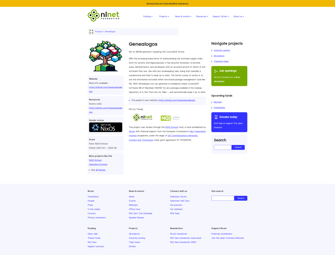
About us (237, 16)
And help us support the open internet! (228, 122)
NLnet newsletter (178, 233)
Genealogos (110, 31)
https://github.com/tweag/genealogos (176, 100)
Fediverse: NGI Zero (179, 200)
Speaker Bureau (136, 217)
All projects (219, 55)
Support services (96, 246)
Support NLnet (220, 16)
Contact (92, 213)
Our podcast (176, 205)
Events (132, 200)
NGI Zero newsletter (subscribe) (185, 238)
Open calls (93, 233)
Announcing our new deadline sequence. (167, 3)
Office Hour (134, 209)
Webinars (133, 205)
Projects (163, 16)
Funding (147, 16)
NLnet (132, 131)
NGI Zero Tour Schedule (140, 213)
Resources (201, 16)
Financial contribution (221, 233)
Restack (218, 102)
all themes (100, 170)
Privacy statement (97, 217)
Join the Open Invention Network (227, 238)
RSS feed (174, 213)
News (131, 196)
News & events (182, 16)
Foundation (93, 196)
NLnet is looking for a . (227, 76)
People (91, 200)
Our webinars (176, 209)
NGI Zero (92, 242)
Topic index (134, 242)
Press (90, 205)
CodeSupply (219, 107)
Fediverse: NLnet (178, 196)
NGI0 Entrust (95, 160)
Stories (132, 246)
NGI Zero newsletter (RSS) (183, 242)
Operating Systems (98, 164)
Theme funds (94, 238)
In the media (94, 209)
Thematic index (221, 61)
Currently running (222, 50)
